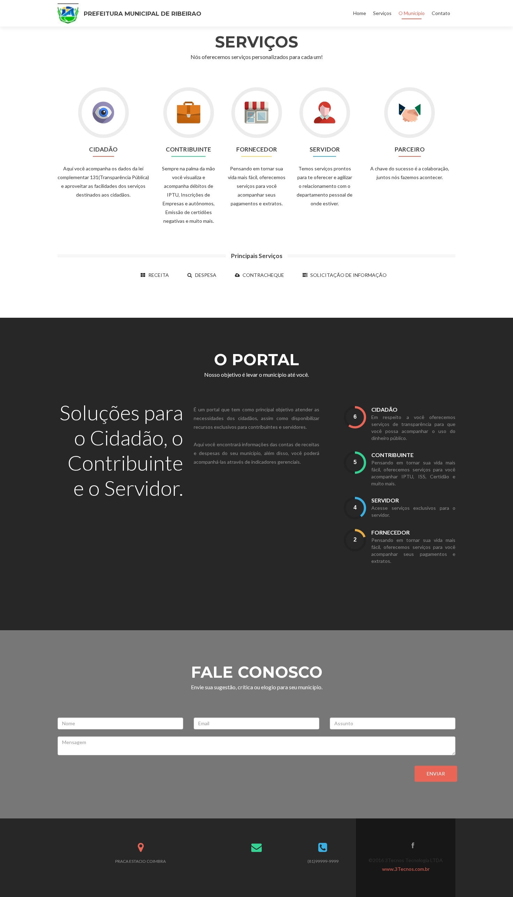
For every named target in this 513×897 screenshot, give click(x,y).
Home (359, 13)
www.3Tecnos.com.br (406, 869)
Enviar (436, 774)
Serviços (382, 13)
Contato (441, 13)
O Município (412, 13)
